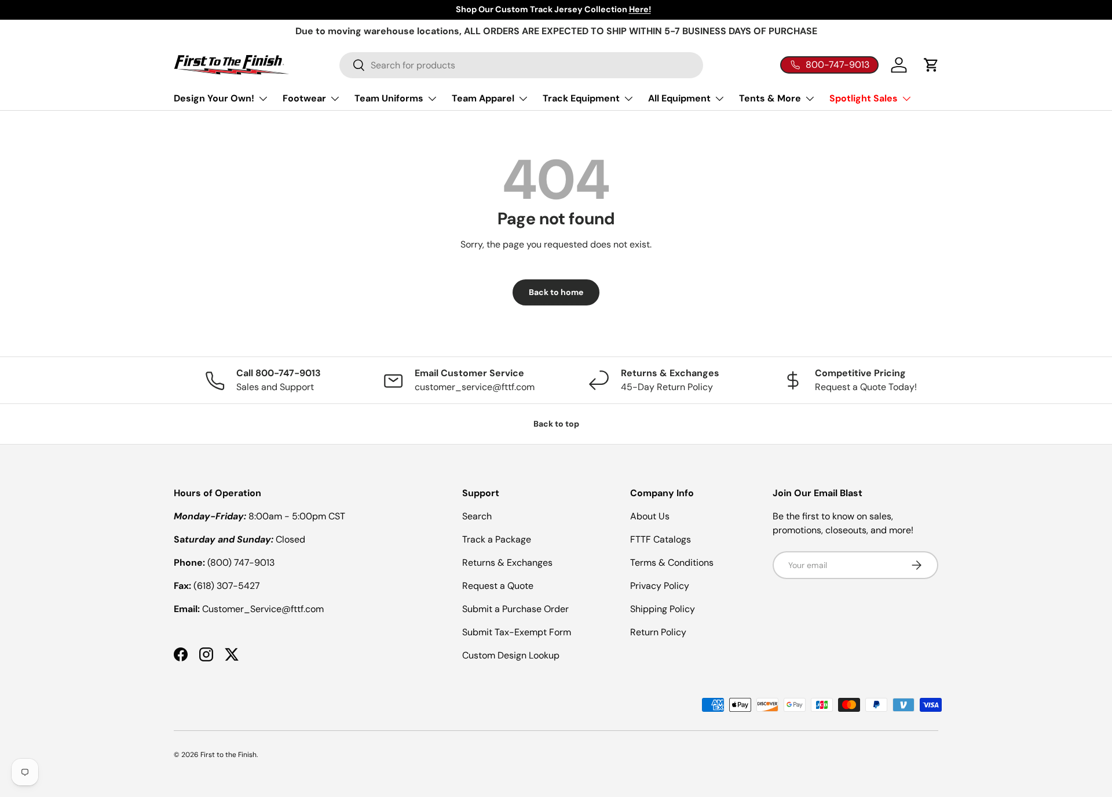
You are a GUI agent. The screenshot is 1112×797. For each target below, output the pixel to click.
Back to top (556, 423)
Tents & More (770, 98)
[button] (931, 65)
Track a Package (496, 539)
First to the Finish (228, 754)
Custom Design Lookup (510, 655)
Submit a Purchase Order (515, 609)
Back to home (556, 292)
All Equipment (679, 98)
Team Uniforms (388, 98)
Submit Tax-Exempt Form (516, 632)
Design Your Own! (214, 98)
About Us (650, 516)
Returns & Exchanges (507, 562)
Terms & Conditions (672, 562)
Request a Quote (497, 586)
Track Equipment (581, 98)
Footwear (304, 98)
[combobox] (521, 65)
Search (477, 516)
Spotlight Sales (863, 98)
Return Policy (658, 632)
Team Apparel (483, 98)
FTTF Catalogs (660, 539)
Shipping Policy (662, 609)
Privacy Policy (659, 586)
